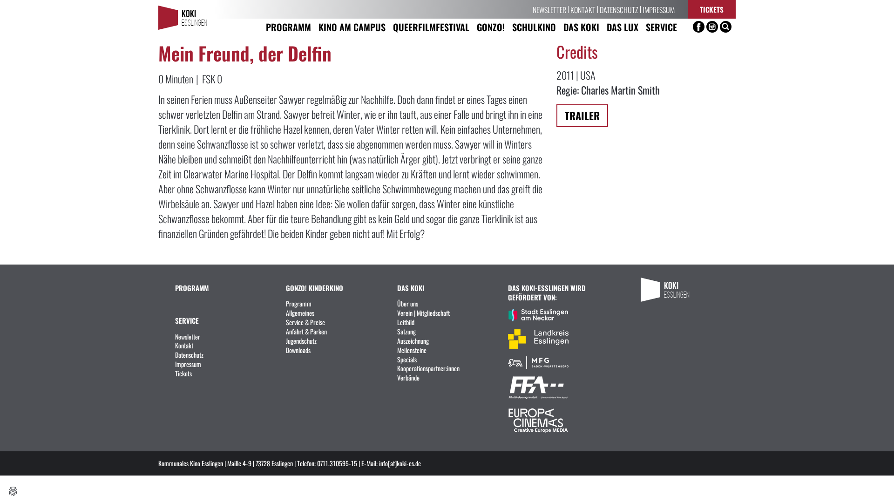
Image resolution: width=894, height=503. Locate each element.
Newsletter (549, 9)
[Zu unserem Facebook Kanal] (698, 27)
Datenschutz (619, 9)
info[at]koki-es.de (400, 463)
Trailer (582, 115)
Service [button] (661, 26)
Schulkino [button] (534, 26)
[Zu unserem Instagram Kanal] (712, 27)
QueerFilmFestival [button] (431, 26)
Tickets (712, 9)
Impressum (659, 9)
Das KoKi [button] (581, 26)
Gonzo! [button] (491, 26)
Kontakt (583, 9)
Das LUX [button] (622, 26)
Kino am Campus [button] (352, 26)
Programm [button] (288, 26)
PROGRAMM (192, 287)
